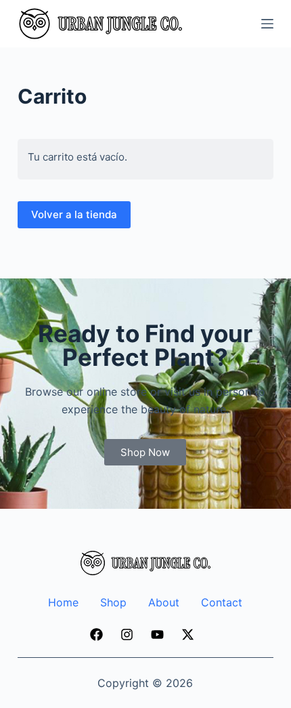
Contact (221, 602)
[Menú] (267, 24)
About (163, 602)
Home (63, 602)
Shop (113, 602)
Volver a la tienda (74, 214)
